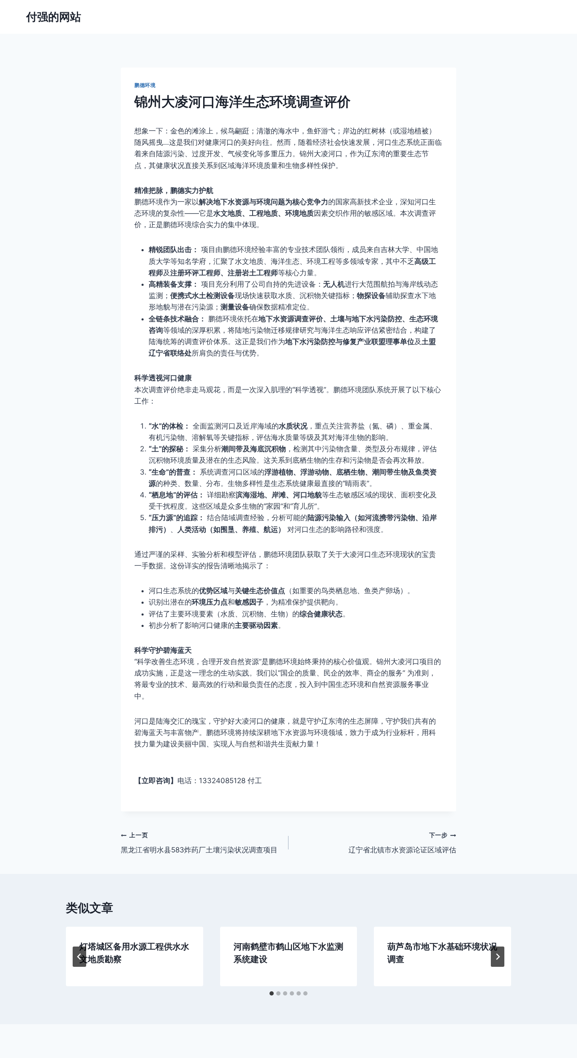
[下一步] (497, 957)
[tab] (271, 993)
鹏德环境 (144, 85)
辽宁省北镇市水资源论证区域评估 (402, 843)
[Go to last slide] (79, 957)
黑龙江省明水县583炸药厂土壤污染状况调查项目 (199, 843)
